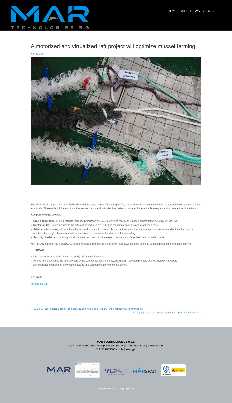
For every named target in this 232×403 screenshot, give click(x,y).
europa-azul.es (39, 283)
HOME (173, 11)
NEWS (195, 11)
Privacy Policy (106, 388)
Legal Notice (126, 388)
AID (184, 11)
